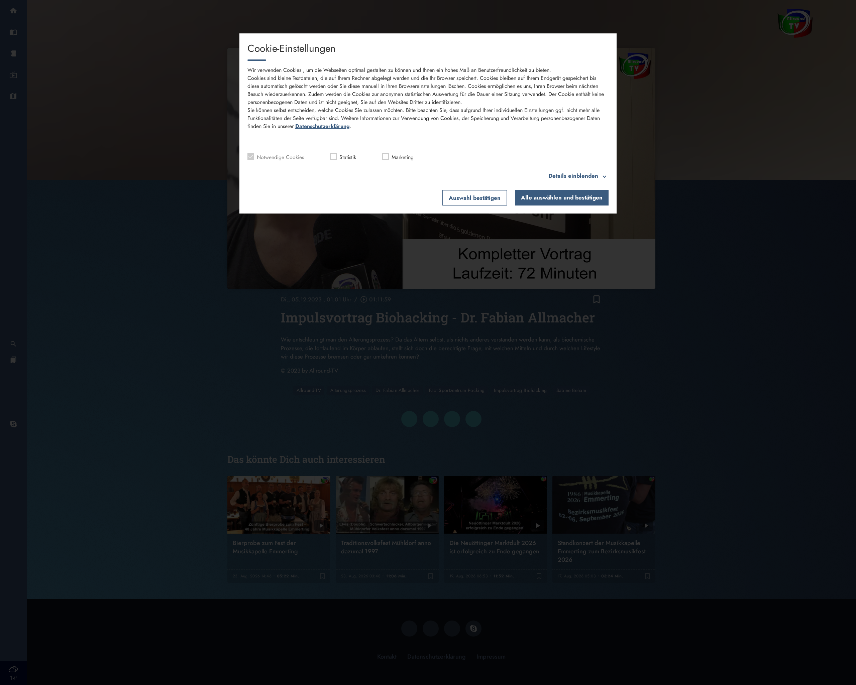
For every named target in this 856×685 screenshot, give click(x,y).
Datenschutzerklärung (322, 126)
